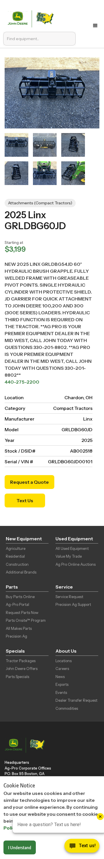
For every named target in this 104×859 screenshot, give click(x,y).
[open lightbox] (16, 145)
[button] (95, 25)
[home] (32, 18)
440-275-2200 (22, 382)
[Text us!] (82, 847)
